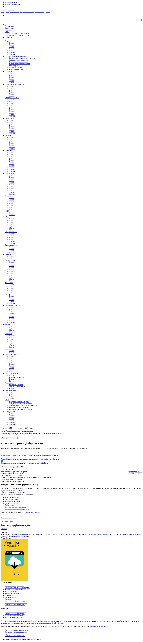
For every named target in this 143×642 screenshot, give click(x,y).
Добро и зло (9, 505)
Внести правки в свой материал (13, 481)
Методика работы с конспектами (16, 589)
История (8, 135)
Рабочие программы (16, 377)
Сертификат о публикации (14, 586)
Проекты (12, 379)
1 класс (11, 152)
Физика (7, 294)
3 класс (11, 88)
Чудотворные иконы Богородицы (17, 509)
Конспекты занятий (16, 385)
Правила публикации (12, 634)
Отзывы (4, 529)
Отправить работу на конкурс (15, 612)
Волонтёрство (14, 66)
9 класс (11, 50)
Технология (9, 283)
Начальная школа (11, 390)
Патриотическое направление (19, 64)
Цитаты (8, 30)
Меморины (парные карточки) (20, 35)
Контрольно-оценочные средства (21, 409)
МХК (7, 211)
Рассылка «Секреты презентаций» (17, 588)
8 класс (11, 49)
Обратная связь (10, 597)
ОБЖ (7, 217)
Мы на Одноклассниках (13, 4)
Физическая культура (12, 305)
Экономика (9, 349)
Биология (8, 41)
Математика (9, 173)
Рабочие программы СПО (18, 407)
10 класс (12, 52)
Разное (11, 381)
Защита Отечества (11, 503)
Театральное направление (18, 60)
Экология (8, 334)
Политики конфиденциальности (16, 630)
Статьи (11, 375)
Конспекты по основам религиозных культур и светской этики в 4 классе (32, 459)
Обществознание (11, 232)
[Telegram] (9, 469)
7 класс (11, 47)
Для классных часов (12, 354)
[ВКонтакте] (3, 469)
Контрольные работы (12, 2)
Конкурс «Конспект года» (14, 616)
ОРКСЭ (8, 254)
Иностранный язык (16, 69)
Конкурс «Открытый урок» (15, 617)
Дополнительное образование (15, 56)
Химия (7, 324)
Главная (3, 428)
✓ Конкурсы (9, 37)
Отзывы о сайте (10, 595)
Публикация (9, 26)
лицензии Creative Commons (54, 623)
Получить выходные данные (12, 479)
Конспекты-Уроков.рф (98, 626)
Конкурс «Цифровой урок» (14, 614)
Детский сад (9, 383)
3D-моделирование (16, 67)
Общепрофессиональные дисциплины (23, 405)
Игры (7, 32)
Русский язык (10, 260)
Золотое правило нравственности (17, 507)
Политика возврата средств (15, 605)
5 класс (11, 43)
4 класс (11, 90)
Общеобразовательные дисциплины (22, 404)
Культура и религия (12, 497)
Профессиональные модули (19, 402)
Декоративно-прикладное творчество (22, 58)
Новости (8, 599)
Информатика (10, 118)
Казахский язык (10, 411)
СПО (7, 400)
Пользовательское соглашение (16, 603)
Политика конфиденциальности (16, 601)
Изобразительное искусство (15, 84)
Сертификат (9, 28)
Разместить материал (8, 518)
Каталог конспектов (12, 591)
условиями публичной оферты (37, 463)
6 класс (11, 45)
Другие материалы (11, 373)
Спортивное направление (18, 62)
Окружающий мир (11, 245)
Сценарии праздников (17, 387)
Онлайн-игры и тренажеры (19, 34)
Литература (9, 150)
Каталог (8, 24)
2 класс (11, 86)
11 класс (12, 54)
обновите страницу (32, 512)
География (8, 71)
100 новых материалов (13, 593)
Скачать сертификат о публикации (13, 492)
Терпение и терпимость (13, 501)
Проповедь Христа (12, 499)
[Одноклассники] (6, 469)
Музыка (8, 196)
